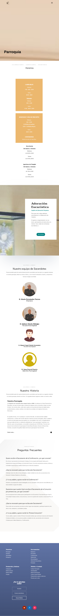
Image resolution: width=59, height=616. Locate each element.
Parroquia (8, 551)
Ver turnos (41, 234)
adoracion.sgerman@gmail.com (39, 228)
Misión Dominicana (35, 572)
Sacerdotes (8, 555)
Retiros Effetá (9, 572)
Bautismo (33, 551)
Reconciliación (34, 559)
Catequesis (8, 568)
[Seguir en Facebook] (29, 608)
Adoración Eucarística (36, 561)
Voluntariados (34, 570)
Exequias (33, 562)
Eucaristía (33, 553)
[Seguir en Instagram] (35, 608)
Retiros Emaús (9, 570)
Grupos (7, 574)
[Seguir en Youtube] (24, 608)
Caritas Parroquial (35, 568)
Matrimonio (33, 557)
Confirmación (34, 555)
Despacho (8, 557)
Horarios (8, 553)
